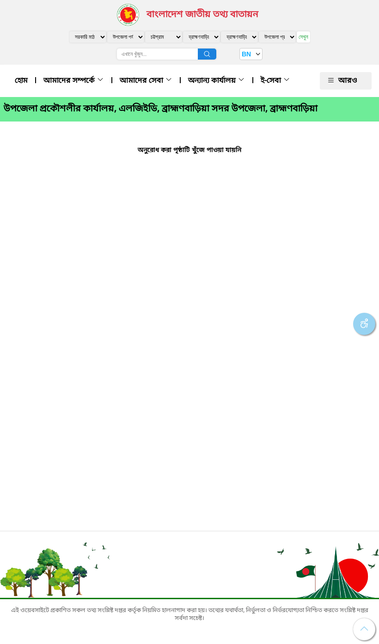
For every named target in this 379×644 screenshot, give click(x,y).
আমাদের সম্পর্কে (70, 81)
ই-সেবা (272, 81)
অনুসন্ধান (207, 54)
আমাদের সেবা (142, 81)
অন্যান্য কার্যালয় (213, 81)
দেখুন (303, 36)
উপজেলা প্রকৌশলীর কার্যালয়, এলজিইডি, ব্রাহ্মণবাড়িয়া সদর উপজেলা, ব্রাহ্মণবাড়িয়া (161, 109)
